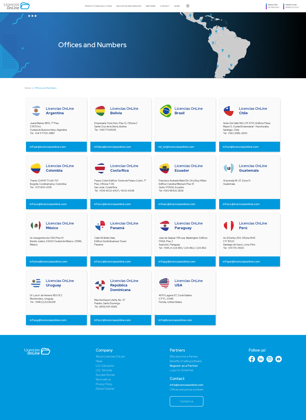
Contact (165, 6)
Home (28, 88)
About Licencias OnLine (110, 356)
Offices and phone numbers (186, 389)
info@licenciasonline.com (175, 320)
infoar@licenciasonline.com (48, 147)
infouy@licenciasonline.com (48, 320)
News (99, 361)
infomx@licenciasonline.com (48, 261)
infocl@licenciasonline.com (241, 147)
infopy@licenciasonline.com (176, 261)
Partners (150, 6)
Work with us (103, 379)
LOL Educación (105, 366)
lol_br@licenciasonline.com (176, 147)
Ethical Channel (105, 388)
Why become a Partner (184, 356)
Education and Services (128, 6)
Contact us (186, 401)
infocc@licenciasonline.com (112, 204)
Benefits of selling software (186, 361)
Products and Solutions (98, 6)
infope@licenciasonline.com (241, 261)
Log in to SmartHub (181, 370)
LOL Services (104, 370)
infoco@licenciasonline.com (48, 204)
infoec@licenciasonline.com (176, 204)
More (177, 6)
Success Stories (105, 375)
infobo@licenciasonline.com (112, 147)
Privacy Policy (104, 384)
